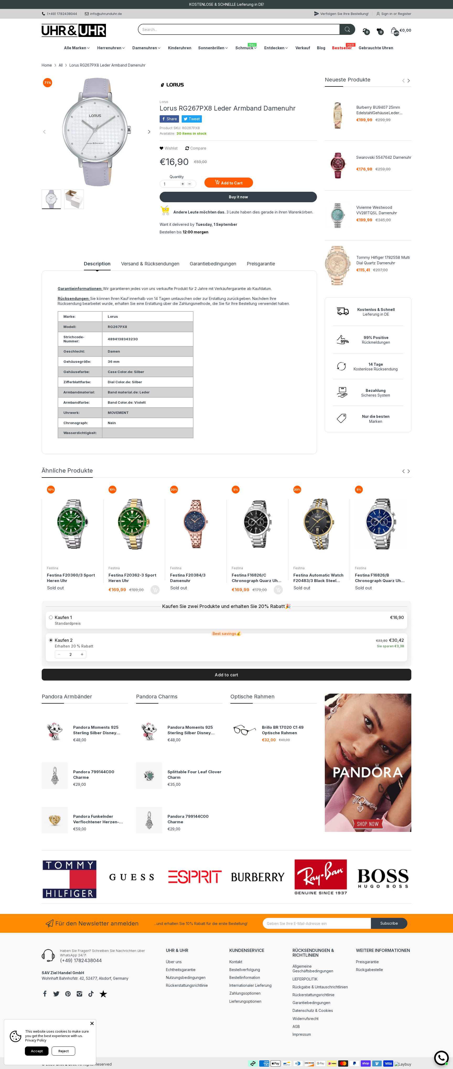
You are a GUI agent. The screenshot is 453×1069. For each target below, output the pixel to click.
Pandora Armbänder (67, 696)
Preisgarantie (367, 962)
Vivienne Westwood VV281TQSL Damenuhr (376, 210)
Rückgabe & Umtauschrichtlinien (320, 987)
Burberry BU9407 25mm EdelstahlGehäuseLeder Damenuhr (378, 110)
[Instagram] (79, 994)
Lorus (164, 102)
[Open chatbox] (441, 1058)
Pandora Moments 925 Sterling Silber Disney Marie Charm (95, 730)
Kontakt (235, 962)
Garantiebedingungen (311, 1002)
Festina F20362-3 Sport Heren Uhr (132, 578)
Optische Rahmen (252, 696)
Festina (52, 568)
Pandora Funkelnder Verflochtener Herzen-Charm (96, 819)
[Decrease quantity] (59, 654)
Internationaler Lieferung (250, 985)
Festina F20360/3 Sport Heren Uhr (71, 578)
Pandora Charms (156, 696)
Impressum (302, 1034)
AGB (296, 1026)
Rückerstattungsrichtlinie (187, 985)
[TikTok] (91, 994)
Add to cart (226, 674)
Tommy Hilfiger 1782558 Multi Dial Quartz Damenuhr (383, 260)
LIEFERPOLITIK (305, 979)
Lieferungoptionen (245, 1001)
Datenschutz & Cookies (313, 1010)
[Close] (92, 1023)
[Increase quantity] (82, 654)
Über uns (174, 962)
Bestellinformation (244, 977)
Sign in (387, 14)
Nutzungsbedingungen (186, 977)
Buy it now (238, 197)
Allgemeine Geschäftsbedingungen (313, 968)
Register (404, 14)
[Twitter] (56, 994)
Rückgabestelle (369, 969)
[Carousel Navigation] (406, 81)
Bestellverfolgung (244, 969)
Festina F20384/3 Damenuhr (188, 578)
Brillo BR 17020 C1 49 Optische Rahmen (283, 730)
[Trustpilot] (103, 994)
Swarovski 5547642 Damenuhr (383, 157)
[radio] (226, 620)
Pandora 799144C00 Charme (93, 774)
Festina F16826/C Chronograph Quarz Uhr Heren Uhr (255, 578)
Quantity (177, 176)
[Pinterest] (68, 994)
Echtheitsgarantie (181, 969)
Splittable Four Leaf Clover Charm (195, 774)
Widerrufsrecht (306, 1018)
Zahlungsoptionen (245, 993)
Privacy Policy (35, 1040)
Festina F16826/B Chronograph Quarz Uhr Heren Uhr (379, 578)
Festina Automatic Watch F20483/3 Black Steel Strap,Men (318, 578)
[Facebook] (45, 994)
